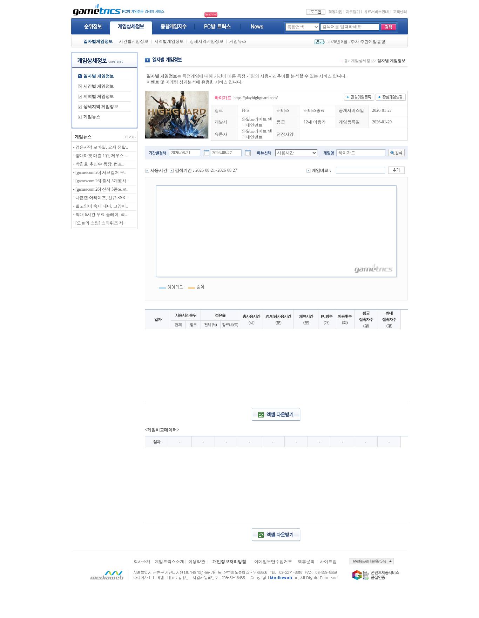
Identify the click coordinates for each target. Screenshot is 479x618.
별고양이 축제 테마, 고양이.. (101, 206)
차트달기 (353, 11)
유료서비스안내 (376, 11)
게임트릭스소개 (169, 561)
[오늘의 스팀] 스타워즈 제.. (100, 222)
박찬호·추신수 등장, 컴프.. (99, 164)
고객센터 (400, 11)
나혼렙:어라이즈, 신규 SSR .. (101, 197)
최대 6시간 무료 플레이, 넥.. (101, 214)
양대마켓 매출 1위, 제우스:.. (101, 155)
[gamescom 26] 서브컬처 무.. (100, 172)
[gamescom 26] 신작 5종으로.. (101, 189)
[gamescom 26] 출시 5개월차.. (101, 180)
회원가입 (335, 11)
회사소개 (142, 561)
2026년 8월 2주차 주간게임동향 (356, 41)
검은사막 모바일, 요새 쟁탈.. (101, 147)
